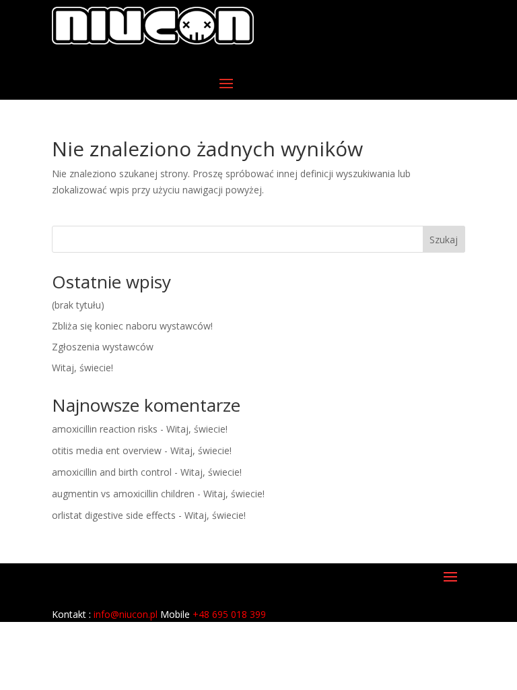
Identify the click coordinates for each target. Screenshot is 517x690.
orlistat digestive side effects (114, 515)
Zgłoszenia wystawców (102, 346)
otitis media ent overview (107, 450)
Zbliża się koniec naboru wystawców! (132, 325)
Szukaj (443, 239)
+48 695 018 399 (229, 614)
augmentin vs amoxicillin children (123, 493)
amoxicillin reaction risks (105, 428)
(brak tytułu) (78, 305)
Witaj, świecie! (82, 367)
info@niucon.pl (126, 614)
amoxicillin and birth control (112, 472)
